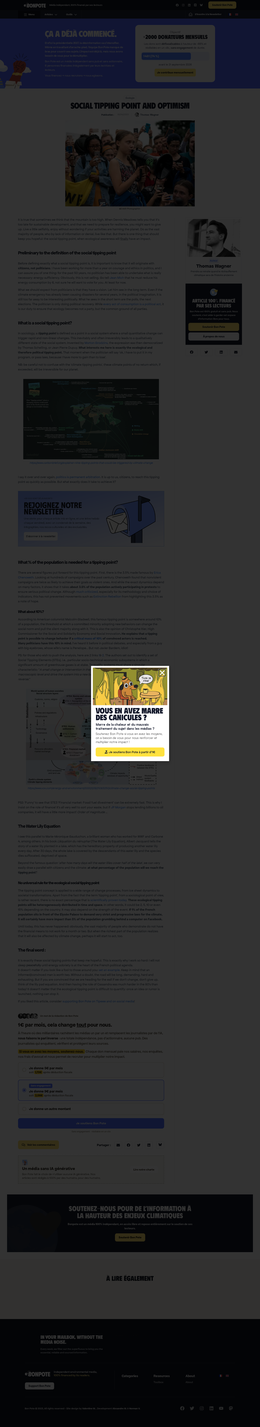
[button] (162, 672)
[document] (130, 713)
